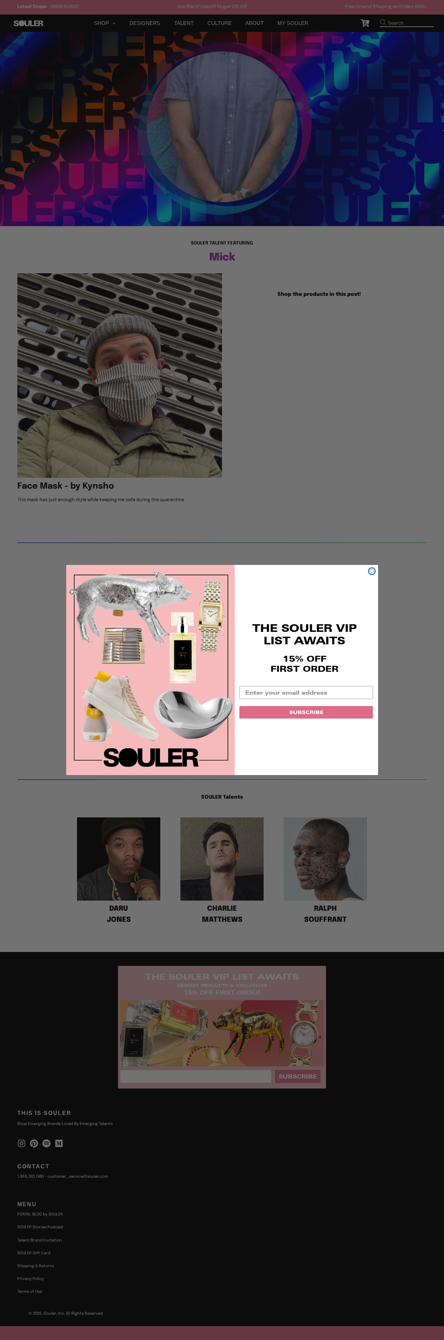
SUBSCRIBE (306, 712)
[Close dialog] (371, 571)
